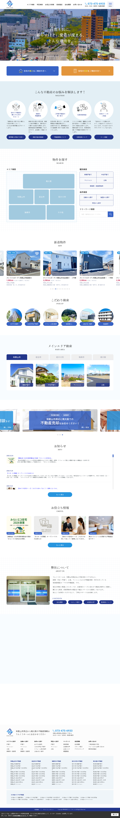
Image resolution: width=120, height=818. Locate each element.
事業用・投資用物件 (96, 186)
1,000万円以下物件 (39, 747)
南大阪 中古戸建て (97, 766)
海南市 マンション (56, 784)
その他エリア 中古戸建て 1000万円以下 (50, 797)
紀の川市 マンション (77, 784)
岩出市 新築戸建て (36, 764)
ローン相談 (104, 137)
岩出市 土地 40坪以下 (37, 778)
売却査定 (59, 4)
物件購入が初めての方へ (16, 137)
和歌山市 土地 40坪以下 (16, 778)
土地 (105, 180)
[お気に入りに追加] (37, 253)
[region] (59, 471)
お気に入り (66, 749)
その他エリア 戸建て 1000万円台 (70, 797)
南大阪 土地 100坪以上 (99, 782)
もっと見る (60, 494)
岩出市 (42, 196)
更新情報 (66, 744)
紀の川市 (62, 196)
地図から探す (105, 197)
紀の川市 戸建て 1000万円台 (79, 772)
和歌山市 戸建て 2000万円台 (17, 774)
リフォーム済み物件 (40, 749)
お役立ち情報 (49, 4)
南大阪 (49, 181)
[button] (57, 434)
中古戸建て (105, 174)
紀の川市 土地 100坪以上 (78, 782)
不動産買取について (60, 137)
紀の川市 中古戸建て (77, 766)
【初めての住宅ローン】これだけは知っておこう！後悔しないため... (37, 488)
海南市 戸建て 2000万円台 (58, 774)
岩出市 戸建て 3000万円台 (38, 776)
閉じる (115, 814)
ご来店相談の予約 (36, 712)
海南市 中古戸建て (56, 766)
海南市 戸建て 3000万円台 (58, 776)
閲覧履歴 (66, 751)
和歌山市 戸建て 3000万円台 (17, 776)
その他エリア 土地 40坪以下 (36, 799)
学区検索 (40, 4)
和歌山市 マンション (15, 784)
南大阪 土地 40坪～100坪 (99, 780)
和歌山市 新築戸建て (15, 764)
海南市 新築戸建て (56, 764)
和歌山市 (21, 196)
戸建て (8, 744)
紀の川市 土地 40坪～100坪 (79, 780)
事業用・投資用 (11, 751)
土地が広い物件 (39, 751)
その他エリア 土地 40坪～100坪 (54, 799)
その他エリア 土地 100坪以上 (70, 799)
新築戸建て (88, 174)
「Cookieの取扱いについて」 (19, 815)
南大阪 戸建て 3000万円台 (99, 776)
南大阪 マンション (97, 784)
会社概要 (68, 4)
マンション (88, 180)
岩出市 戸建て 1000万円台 (38, 772)
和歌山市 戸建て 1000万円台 (17, 772)
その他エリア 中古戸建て (32, 797)
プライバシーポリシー (48, 809)
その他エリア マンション (86, 799)
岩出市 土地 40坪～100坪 (38, 780)
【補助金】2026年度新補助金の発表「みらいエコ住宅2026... (34, 458)
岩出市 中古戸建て (36, 766)
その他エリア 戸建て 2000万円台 (88, 797)
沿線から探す (88, 197)
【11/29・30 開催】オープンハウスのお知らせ (20, 473)
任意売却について (82, 137)
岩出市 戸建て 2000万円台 (38, 774)
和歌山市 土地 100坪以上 (16, 782)
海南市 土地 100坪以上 (57, 782)
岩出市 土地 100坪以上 (37, 782)
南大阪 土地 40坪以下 (98, 778)
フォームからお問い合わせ (96, 747)
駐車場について (106, 602)
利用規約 (36, 809)
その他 (60, 212)
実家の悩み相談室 (38, 137)
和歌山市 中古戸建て (15, 766)
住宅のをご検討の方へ (35, 71)
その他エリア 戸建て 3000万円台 (19, 799)
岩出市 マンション (36, 784)
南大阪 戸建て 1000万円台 (99, 772)
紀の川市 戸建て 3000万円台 (79, 776)
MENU (110, 6)
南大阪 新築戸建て (97, 764)
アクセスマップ (79, 749)
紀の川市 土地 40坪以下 (78, 778)
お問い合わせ (77, 4)
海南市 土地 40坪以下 (57, 778)
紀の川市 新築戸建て (77, 764)
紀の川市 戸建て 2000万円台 (79, 774)
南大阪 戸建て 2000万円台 (99, 774)
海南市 (27, 212)
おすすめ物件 (38, 744)
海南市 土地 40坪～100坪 (58, 780)
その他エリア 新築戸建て (17, 797)
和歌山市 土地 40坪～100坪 (17, 780)
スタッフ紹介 (75, 602)
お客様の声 (90, 602)
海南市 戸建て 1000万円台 (58, 772)
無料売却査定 (80, 712)
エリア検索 (30, 4)
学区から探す (96, 203)
